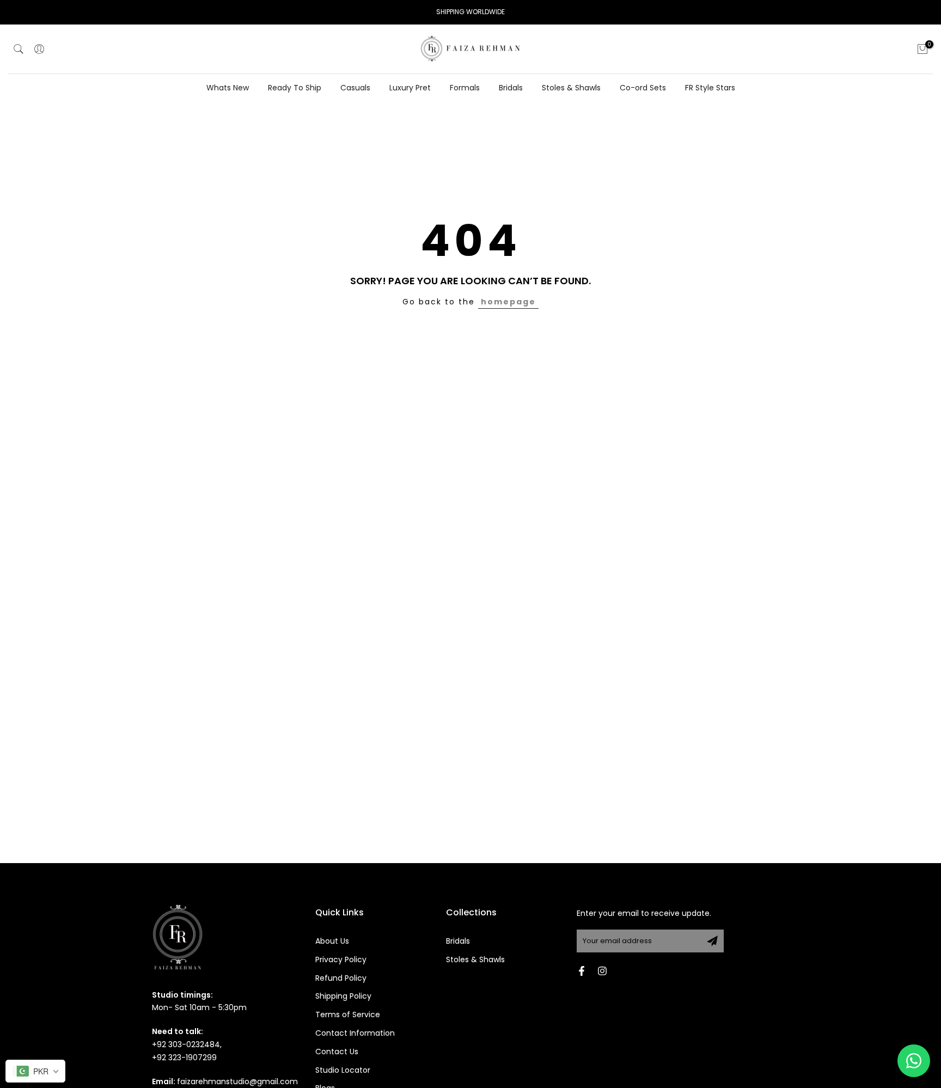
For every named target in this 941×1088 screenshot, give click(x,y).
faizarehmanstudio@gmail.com (237, 1081)
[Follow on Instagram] (602, 970)
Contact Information (355, 1033)
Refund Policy (340, 978)
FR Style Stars (710, 87)
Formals (465, 87)
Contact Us (336, 1051)
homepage (508, 301)
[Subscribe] (712, 941)
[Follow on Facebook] (581, 970)
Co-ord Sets (643, 87)
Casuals (355, 87)
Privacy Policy (340, 959)
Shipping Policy (343, 996)
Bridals (511, 87)
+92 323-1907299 (184, 1057)
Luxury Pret (410, 87)
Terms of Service (347, 1014)
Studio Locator (342, 1070)
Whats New (227, 87)
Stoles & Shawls (571, 87)
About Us (332, 941)
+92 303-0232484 (186, 1044)
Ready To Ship (294, 87)
